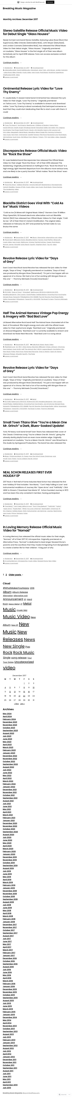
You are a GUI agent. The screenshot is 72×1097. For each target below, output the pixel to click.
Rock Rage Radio (57, 297)
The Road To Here (47, 299)
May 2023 (7, 742)
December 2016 (10, 958)
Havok (31, 130)
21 (19, 696)
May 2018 (7, 910)
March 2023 (8, 747)
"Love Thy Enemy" (11, 125)
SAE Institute (7, 137)
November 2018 (10, 893)
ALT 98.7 (19, 347)
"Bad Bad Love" (10, 347)
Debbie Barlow (41, 295)
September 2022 (10, 764)
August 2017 (8, 936)
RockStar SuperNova (56, 72)
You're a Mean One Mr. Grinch (27, 459)
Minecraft (56, 240)
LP (21, 604)
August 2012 (8, 1048)
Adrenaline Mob (10, 70)
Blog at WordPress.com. (31, 1093)
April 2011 (7, 1082)
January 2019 (9, 888)
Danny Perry (54, 125)
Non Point (15, 135)
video (18, 75)
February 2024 (9, 719)
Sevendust (12, 299)
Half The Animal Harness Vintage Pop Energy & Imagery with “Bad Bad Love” (35, 315)
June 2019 (7, 874)
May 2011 (7, 1079)
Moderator (9, 68)
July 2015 (7, 1003)
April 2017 (7, 947)
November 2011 (9, 1062)
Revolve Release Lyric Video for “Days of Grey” (30, 260)
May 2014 (7, 1020)
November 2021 (10, 792)
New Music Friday (9, 352)
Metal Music (23, 132)
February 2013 (9, 1040)
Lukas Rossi (8, 72)
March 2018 (8, 916)
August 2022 (8, 767)
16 (29, 691)
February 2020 (9, 851)
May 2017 (7, 944)
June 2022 (7, 772)
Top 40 (49, 245)
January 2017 (9, 955)
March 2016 (8, 981)
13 (15, 691)
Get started (50, 2)
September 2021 (10, 798)
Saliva (5, 299)
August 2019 (8, 868)
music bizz (22, 610)
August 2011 (8, 1071)
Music (42, 345)
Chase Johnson (51, 347)
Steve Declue (57, 187)
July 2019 (7, 871)
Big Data (35, 347)
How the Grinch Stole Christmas (40, 456)
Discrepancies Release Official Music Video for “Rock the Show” (35, 152)
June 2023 (7, 739)
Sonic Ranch (25, 245)
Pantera (36, 135)
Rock (7, 652)
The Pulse (31, 354)
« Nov (16, 703)
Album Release (20, 592)
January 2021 (9, 820)
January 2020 (9, 854)
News (29, 639)
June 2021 (7, 806)
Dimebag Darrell (29, 128)
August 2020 (8, 834)
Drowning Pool (52, 295)
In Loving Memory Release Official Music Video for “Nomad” (32, 529)
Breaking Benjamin (9, 295)
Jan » (22, 703)
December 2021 (10, 789)
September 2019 (10, 865)
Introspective (23, 561)
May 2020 (7, 843)
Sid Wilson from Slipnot (29, 137)
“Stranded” (26, 292)
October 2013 (9, 1028)
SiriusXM (17, 245)
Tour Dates (8, 662)
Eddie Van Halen (49, 128)
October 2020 (9, 829)
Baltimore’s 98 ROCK (38, 292)
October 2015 (9, 995)
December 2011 (9, 1059)
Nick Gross (19, 352)
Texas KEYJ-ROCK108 (32, 299)
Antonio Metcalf (35, 185)
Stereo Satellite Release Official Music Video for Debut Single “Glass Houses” (35, 32)
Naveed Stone (43, 561)
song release (19, 657)
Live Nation (57, 349)
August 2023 (8, 733)
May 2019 (7, 877)
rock (54, 456)
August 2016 (8, 967)
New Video (52, 561)
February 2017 (9, 952)
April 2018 (7, 913)
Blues (7, 456)
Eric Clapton (60, 128)
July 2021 (7, 803)
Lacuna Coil (56, 130)
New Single (14, 646)
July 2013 (7, 1037)
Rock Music (44, 72)
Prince (14, 513)
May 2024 (7, 713)
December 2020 (10, 823)
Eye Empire (7, 130)
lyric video (6, 132)
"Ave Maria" (9, 506)
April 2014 (7, 1023)
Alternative (41, 238)
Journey (50, 511)
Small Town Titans (9, 459)
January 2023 (9, 753)
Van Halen (51, 137)
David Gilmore (8, 128)
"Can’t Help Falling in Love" (22, 506)
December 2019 (10, 857)
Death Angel (18, 128)
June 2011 (7, 1076)
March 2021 (8, 815)
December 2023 (10, 722)
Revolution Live (52, 135)
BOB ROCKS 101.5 (52, 292)
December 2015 (10, 989)
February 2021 (9, 817)
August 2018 (8, 902)
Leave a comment (11, 77)
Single (6, 657)
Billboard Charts (19, 240)
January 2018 (9, 922)
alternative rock (51, 238)
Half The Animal (27, 349)
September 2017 (10, 933)
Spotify (32, 245)
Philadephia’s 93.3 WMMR (29, 297)
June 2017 (7, 941)
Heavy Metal (14, 604)
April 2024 (7, 716)
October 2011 (8, 1065)
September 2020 (10, 832)
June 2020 (7, 840)
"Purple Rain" (17, 509)
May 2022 (7, 775)
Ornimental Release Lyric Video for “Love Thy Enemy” (32, 90)
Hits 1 (35, 349)
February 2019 (9, 885)
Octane (31, 242)
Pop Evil (41, 297)
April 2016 (7, 978)
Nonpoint (16, 297)
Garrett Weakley (9, 187)
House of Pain (20, 187)
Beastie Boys (46, 185)
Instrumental (31, 511)
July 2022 (7, 770)
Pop (27, 646)
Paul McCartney (40, 242)
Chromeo (61, 347)
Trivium (40, 137)
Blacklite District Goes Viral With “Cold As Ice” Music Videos (33, 205)
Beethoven (31, 125)
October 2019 (9, 862)
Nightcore (24, 242)
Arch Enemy (22, 125)
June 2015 (7, 1006)
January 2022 (9, 787)
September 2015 (10, 997)
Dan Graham (7, 349)
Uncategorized (38, 68)
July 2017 (7, 938)
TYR (45, 137)
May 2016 (7, 975)
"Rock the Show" (10, 185)
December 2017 (10, 924)
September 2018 (10, 899)
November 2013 (10, 1026)
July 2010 (7, 1087)
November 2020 (10, 826)
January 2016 (9, 986)
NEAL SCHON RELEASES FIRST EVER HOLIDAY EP (27, 474)
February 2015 (9, 1012)
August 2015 (8, 1000)
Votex (25, 513)
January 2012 (9, 1057)
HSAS (25, 511)
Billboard (42, 347)
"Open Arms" (7, 509)
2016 (32, 588)
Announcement (13, 599)
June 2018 (7, 907)
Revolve (48, 297)
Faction (40, 240)
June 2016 (7, 972)
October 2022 (9, 761)
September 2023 (10, 730)
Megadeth (15, 132)
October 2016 (9, 961)
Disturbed (34, 70)
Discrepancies (56, 185)
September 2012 (10, 1045)
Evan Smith (17, 349)
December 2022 (10, 756)
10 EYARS (8, 292)
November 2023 (10, 725)
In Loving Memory (11, 561)
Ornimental (23, 135)
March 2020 (8, 848)
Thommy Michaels (60, 299)
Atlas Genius (27, 347)
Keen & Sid (47, 130)
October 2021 (9, 795)
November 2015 (10, 992)
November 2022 (10, 758)
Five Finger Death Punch (20, 130)
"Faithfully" (51, 506)
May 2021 (7, 809)
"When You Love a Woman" (31, 509)
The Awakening (8, 189)
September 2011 (10, 1068)
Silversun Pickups (9, 354)
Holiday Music (17, 511)
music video (26, 72)
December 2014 (10, 1017)
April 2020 (7, 846)
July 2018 (7, 905)
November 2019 (10, 860)
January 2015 (9, 1014)
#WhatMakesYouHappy (16, 588)
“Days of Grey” (17, 292)
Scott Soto (16, 137)
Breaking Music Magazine (19, 8)
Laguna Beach (47, 349)
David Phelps (31, 295)
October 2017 (9, 930)
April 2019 (7, 879)
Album (34, 238)
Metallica (31, 132)
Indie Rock (35, 345)
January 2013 (9, 1042)
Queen (49, 242)
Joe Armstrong (48, 404)
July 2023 (7, 736)
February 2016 (9, 983)
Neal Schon (57, 511)
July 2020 (7, 837)
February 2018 (9, 919)
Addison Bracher (23, 185)
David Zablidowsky (23, 70)
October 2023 (9, 727)
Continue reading (11, 62)
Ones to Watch (44, 352)
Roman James (8, 245)
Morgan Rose (8, 297)
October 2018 (9, 896)
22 (24, 696)
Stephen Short (41, 245)
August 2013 (8, 1034)
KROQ (39, 349)
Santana (20, 513)
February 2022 (9, 784)
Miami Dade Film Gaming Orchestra (48, 132)
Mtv (62, 349)
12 (10, 691)
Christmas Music (15, 456)
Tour (29, 658)
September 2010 (10, 1085)
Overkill (30, 135)
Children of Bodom (42, 125)
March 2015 (8, 1009)
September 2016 (10, 964)
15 (24, 691)
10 (33, 687)
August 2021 (8, 801)
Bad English (46, 509)
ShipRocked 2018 (9, 75)
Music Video (49, 345)
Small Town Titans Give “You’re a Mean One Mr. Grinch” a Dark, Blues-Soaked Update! (35, 424)
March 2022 (8, 781)
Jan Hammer (41, 511)
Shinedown (20, 299)
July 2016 (7, 969)
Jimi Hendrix (38, 130)
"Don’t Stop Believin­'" (40, 506)
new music (36, 72)
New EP (14, 625)
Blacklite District (31, 240)
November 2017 (10, 927)
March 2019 (8, 882)
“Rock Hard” (9, 240)
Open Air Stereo (56, 352)
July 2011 (7, 1073)
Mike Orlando (17, 72)
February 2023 (9, 750)
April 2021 (7, 812)
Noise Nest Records (31, 352)
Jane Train (42, 70)
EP (59, 509)
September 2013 (10, 1031)
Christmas (54, 509)
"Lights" (58, 506)
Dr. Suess (25, 456)
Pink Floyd (43, 135)
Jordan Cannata (61, 70)
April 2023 (7, 744)
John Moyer (51, 70)
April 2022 (7, 778)
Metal (34, 399)
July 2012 (7, 1051)
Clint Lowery (21, 295)
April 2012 (7, 1054)
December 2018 (10, 891)
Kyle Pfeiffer (48, 240)
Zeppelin (63, 137)
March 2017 (8, 950)
